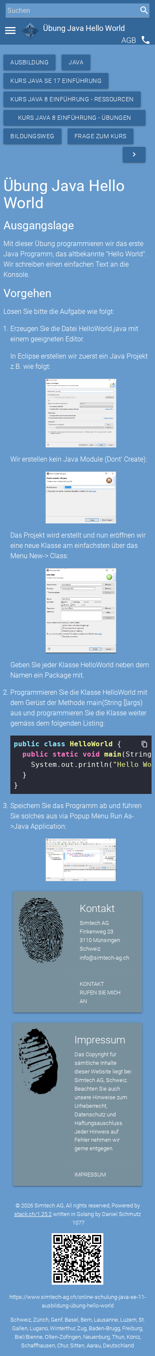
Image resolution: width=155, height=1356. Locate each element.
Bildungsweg (32, 136)
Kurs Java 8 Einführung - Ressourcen (72, 99)
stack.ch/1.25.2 (33, 1214)
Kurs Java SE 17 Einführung (56, 80)
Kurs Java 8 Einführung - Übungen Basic (74, 119)
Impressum (90, 1174)
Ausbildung (29, 62)
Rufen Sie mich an (100, 996)
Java (76, 62)
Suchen (15, 26)
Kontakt (92, 984)
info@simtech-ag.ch (104, 958)
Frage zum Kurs (100, 136)
